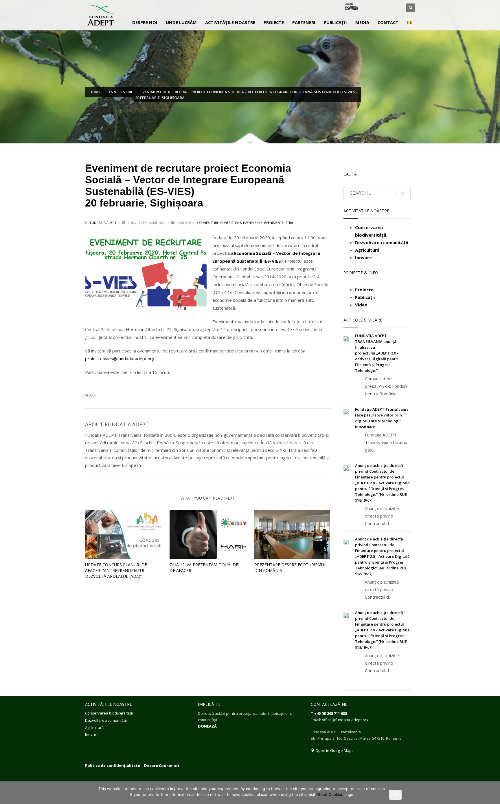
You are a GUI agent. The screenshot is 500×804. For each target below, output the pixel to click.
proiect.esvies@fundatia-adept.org (120, 358)
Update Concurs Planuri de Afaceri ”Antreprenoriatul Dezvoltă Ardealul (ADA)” (116, 570)
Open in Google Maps (334, 750)
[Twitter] (378, 7)
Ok (395, 794)
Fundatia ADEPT (103, 222)
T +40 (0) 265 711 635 (329, 713)
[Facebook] (370, 7)
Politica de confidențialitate (112, 765)
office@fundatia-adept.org (345, 719)
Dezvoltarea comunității (106, 720)
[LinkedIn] (387, 7)
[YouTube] (396, 7)
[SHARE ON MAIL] (130, 403)
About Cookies (330, 794)
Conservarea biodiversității (109, 713)
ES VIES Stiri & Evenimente (241, 222)
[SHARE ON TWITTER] (89, 404)
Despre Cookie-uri (161, 765)
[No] (493, 793)
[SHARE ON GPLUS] (109, 403)
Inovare (92, 734)
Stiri (289, 222)
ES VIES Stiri (208, 222)
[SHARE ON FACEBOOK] (99, 403)
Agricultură (94, 727)
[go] (403, 193)
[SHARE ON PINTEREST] (119, 403)
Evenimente (274, 222)
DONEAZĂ (207, 726)
